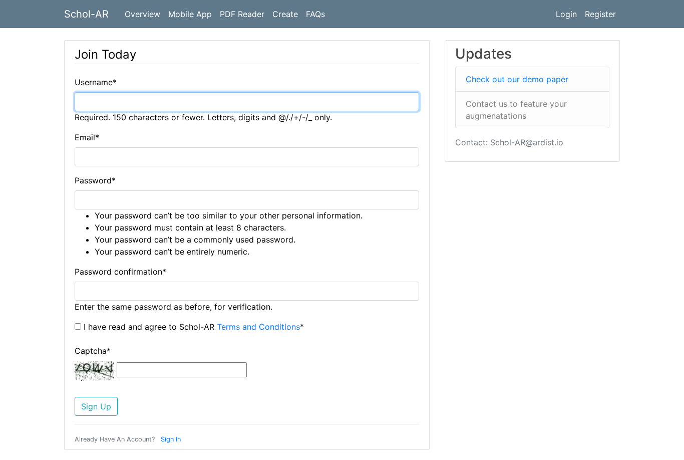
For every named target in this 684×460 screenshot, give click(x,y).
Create (285, 14)
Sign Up (96, 406)
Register (600, 14)
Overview (142, 14)
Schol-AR (86, 14)
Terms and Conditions (258, 327)
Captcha (93, 351)
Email (87, 137)
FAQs (315, 14)
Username (96, 82)
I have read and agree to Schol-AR (192, 327)
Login (566, 14)
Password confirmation (120, 272)
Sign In (171, 439)
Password (95, 180)
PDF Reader (242, 14)
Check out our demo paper (517, 79)
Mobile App (190, 14)
